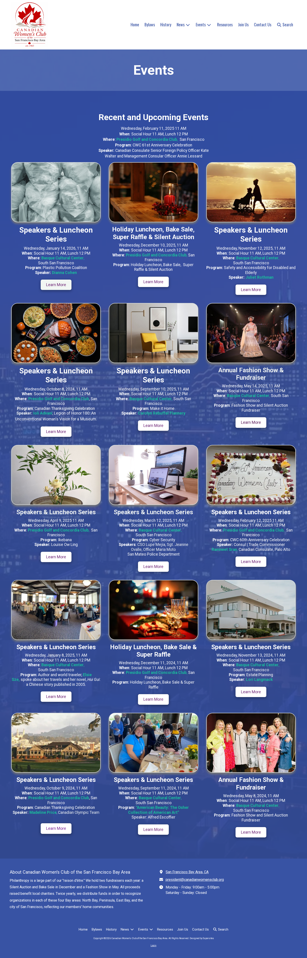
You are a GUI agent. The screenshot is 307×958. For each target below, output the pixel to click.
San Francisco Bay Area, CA (187, 872)
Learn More (56, 284)
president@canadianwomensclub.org (195, 879)
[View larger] (56, 192)
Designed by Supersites (202, 938)
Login (153, 945)
